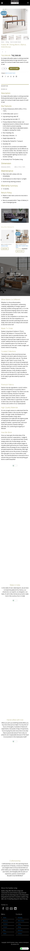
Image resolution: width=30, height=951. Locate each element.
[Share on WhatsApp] (2, 76)
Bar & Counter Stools (15, 42)
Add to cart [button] (20, 251)
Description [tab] (4, 86)
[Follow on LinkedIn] (15, 908)
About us (5, 920)
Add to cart (14, 68)
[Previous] (3, 21)
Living (19, 924)
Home (2, 42)
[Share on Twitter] (8, 76)
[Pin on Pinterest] (13, 76)
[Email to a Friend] (11, 76)
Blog (4, 930)
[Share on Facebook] (5, 76)
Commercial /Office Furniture (15, 274)
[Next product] (2, 52)
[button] (2, 2)
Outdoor (20, 933)
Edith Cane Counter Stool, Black (22, 246)
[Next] (26, 21)
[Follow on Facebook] (3, 908)
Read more (4, 248)
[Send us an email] (11, 908)
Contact (5, 927)
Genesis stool (4, 246)
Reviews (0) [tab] (4, 89)
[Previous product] (5, 52)
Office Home (21, 920)
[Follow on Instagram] (7, 908)
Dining (7, 42)
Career (4, 933)
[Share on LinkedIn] (16, 76)
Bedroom (20, 930)
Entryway (20, 917)
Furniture (5, 924)
